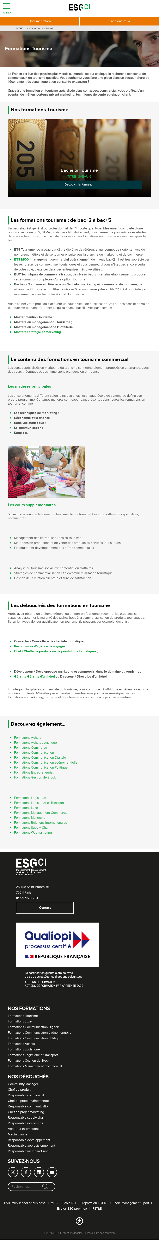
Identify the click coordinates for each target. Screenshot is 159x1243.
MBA (54, 1203)
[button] (79, 1221)
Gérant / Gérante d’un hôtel (34, 677)
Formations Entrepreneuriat (34, 773)
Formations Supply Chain (32, 828)
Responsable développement (29, 1140)
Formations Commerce (30, 748)
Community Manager (23, 1084)
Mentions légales (72, 1233)
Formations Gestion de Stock (35, 778)
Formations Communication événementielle (46, 763)
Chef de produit (19, 1090)
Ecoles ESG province (72, 1209)
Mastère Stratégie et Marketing (37, 332)
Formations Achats (27, 738)
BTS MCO (21, 260)
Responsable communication (29, 1106)
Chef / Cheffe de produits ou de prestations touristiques (55, 651)
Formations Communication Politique (41, 768)
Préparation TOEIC (94, 1203)
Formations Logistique (30, 798)
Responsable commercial (26, 1095)
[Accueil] (79, 8)
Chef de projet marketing (26, 1112)
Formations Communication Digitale (40, 758)
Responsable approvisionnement (31, 1146)
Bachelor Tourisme (79, 170)
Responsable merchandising (28, 1151)
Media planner (18, 1134)
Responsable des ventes (25, 1123)
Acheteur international (24, 1129)
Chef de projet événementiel (29, 1101)
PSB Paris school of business (25, 1203)
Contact (45, 908)
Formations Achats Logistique (35, 743)
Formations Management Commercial (41, 813)
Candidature (118, 21)
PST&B (97, 1209)
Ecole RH (69, 1203)
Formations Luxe (26, 808)
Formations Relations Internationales (40, 823)
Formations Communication (34, 753)
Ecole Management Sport (131, 1203)
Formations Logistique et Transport (39, 803)
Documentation (40, 21)
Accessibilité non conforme (100, 1233)
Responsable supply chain (26, 1118)
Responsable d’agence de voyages (40, 646)
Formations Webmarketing (33, 833)
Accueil (20, 28)
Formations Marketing (29, 818)
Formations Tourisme (23, 1016)
